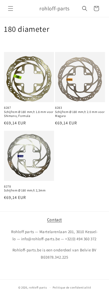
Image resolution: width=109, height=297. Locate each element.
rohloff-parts (38, 287)
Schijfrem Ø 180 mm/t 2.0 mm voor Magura (80, 114)
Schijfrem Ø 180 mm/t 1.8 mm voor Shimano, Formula (28, 114)
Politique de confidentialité (72, 287)
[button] (10, 8)
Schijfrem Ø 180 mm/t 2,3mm (25, 190)
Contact (54, 219)
